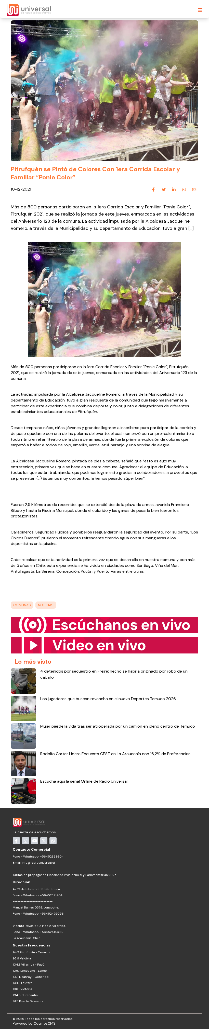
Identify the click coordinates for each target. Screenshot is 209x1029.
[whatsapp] (184, 189)
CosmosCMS (45, 1023)
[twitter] (164, 189)
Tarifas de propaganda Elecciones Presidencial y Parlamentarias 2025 (64, 875)
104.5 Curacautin (25, 995)
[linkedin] (174, 189)
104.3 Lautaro (23, 983)
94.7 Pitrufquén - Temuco (31, 952)
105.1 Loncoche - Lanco (30, 971)
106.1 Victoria (22, 989)
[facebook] (153, 189)
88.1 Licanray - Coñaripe (30, 977)
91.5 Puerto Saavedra (28, 1001)
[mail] (194, 189)
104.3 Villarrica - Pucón (29, 965)
